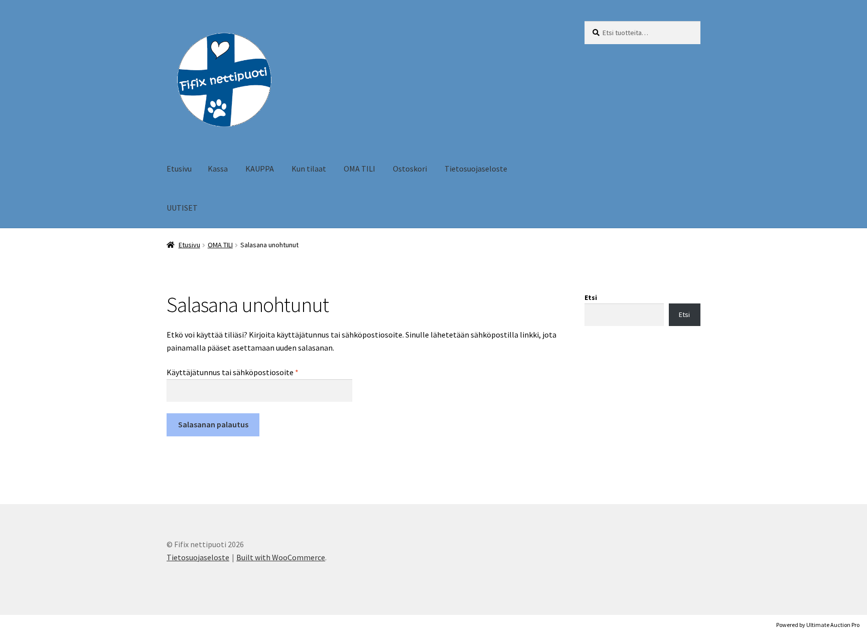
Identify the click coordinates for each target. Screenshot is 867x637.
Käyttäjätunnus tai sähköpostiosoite (249, 372)
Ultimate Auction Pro (832, 624)
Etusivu (179, 169)
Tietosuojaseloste (476, 169)
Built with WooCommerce (280, 557)
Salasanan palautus (213, 424)
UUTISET (182, 208)
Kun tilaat (309, 169)
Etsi (591, 297)
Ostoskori (410, 169)
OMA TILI (359, 169)
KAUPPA (259, 169)
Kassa (218, 169)
